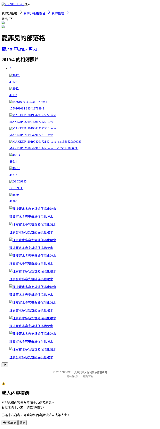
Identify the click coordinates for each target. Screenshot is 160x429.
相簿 (9, 50)
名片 (36, 50)
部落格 (23, 50)
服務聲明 (88, 376)
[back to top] (5, 364)
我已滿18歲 (9, 422)
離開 (22, 422)
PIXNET (66, 372)
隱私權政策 (73, 376)
